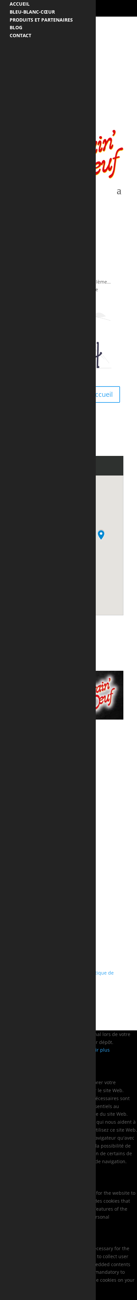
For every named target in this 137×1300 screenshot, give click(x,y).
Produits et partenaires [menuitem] (41, 20)
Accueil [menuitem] (20, 4)
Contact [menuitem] (20, 35)
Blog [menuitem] (16, 27)
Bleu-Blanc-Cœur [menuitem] (32, 12)
